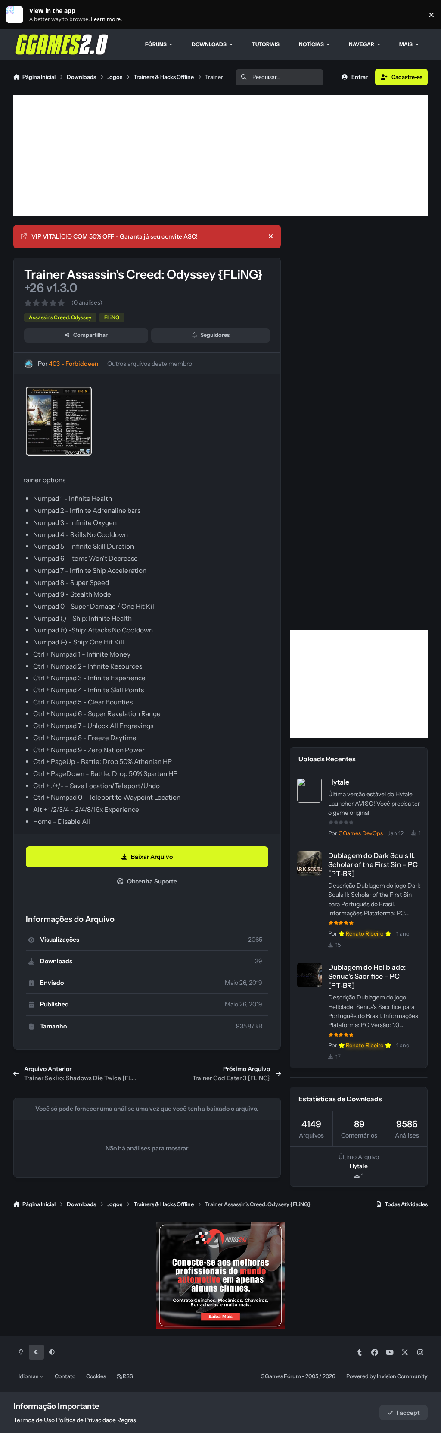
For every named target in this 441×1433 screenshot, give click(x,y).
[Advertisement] (220, 155)
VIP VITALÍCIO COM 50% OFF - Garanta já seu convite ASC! (114, 236)
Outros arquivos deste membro (149, 364)
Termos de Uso (34, 1420)
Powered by (387, 1376)
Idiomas (29, 1376)
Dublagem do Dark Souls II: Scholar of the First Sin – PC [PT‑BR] (373, 864)
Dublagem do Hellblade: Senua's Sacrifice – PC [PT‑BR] (367, 976)
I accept (408, 1413)
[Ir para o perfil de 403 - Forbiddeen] (28, 363)
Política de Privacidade (86, 1420)
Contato (65, 1376)
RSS (127, 1376)
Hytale (338, 782)
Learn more (16, 15)
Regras (126, 1420)
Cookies (96, 1376)
